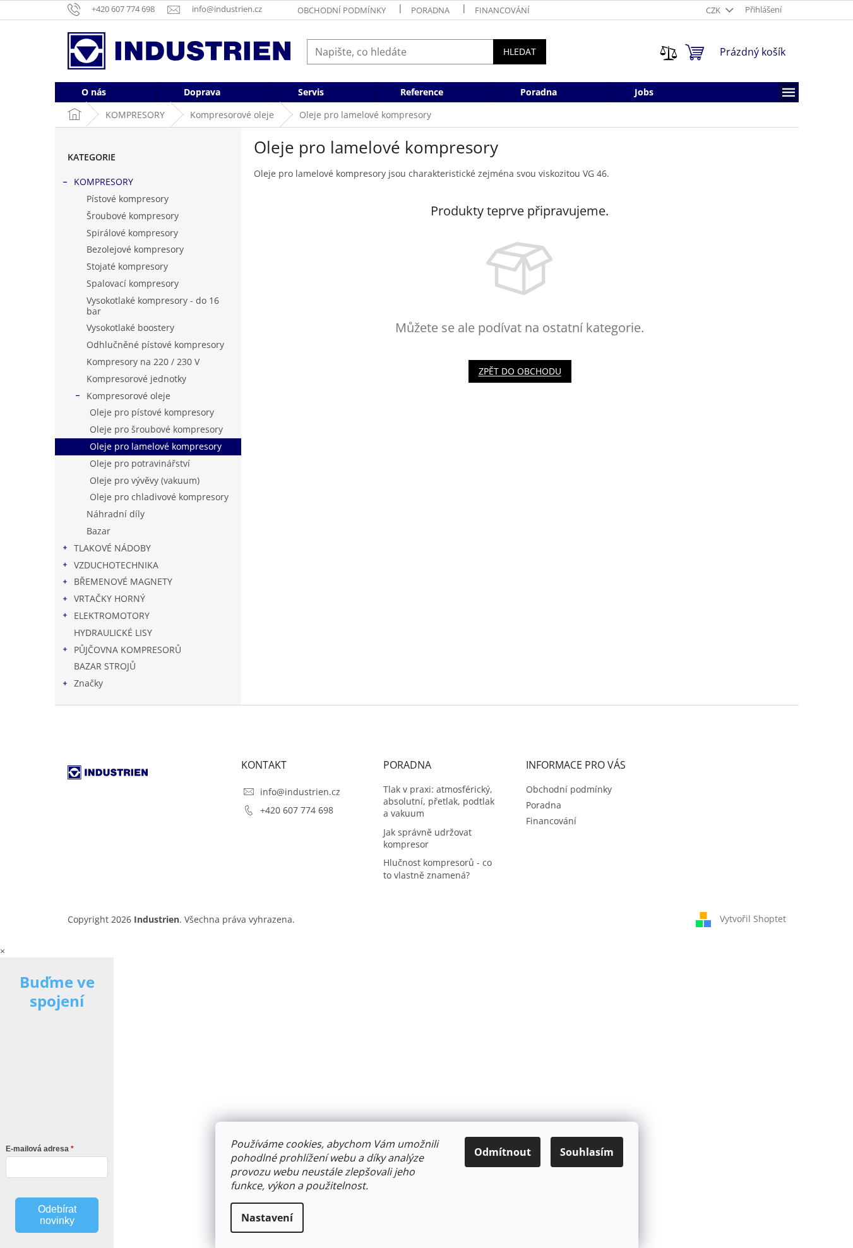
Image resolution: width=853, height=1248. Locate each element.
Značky (88, 683)
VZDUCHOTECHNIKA (116, 565)
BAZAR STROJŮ (105, 666)
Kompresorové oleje (128, 396)
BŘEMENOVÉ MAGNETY (123, 581)
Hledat (519, 51)
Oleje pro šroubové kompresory (156, 429)
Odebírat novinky (57, 1215)
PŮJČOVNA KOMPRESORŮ (127, 650)
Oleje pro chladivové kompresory (159, 497)
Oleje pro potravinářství (140, 463)
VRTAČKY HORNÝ (109, 598)
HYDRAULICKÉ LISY (113, 633)
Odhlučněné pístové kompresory (155, 345)
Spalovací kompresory (132, 283)
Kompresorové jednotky (136, 379)
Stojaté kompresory (127, 266)
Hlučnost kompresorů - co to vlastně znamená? (437, 868)
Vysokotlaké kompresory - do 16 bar (152, 305)
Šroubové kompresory (132, 216)
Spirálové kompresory (132, 233)
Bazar (98, 531)
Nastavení (267, 1218)
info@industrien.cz (300, 792)
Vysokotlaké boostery (130, 327)
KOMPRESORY (103, 182)
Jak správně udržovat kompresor (427, 838)
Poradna (430, 10)
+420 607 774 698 (296, 810)
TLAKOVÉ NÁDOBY (112, 548)
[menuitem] (94, 92)
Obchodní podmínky (341, 10)
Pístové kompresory (127, 199)
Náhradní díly (115, 514)
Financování (502, 10)
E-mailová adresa (37, 1148)
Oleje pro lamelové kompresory (156, 446)
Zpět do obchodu (520, 371)
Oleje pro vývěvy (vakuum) (145, 480)
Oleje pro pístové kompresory (152, 412)
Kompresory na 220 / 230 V (143, 362)
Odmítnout (502, 1152)
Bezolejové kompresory (135, 249)
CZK (714, 10)
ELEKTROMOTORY (112, 615)
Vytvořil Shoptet (753, 918)
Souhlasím (587, 1152)
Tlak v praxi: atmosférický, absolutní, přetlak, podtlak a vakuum (438, 801)
